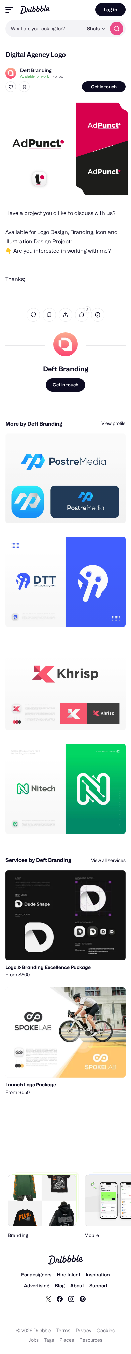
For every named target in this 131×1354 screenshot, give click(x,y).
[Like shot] (10, 86)
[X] (48, 1299)
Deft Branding (36, 70)
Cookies (106, 1330)
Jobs (34, 1340)
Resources (90, 1340)
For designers (36, 1274)
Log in (110, 9)
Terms (63, 1330)
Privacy (83, 1330)
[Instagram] (71, 1299)
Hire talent (68, 1274)
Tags (49, 1340)
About (77, 1285)
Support (98, 1285)
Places (66, 1340)
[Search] (116, 28)
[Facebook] (60, 1299)
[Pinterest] (83, 1299)
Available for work (34, 76)
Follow (57, 76)
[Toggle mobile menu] (9, 10)
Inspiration (98, 1274)
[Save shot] (24, 86)
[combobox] (44, 28)
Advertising (36, 1285)
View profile (113, 423)
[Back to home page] (35, 9)
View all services (108, 860)
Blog (60, 1285)
